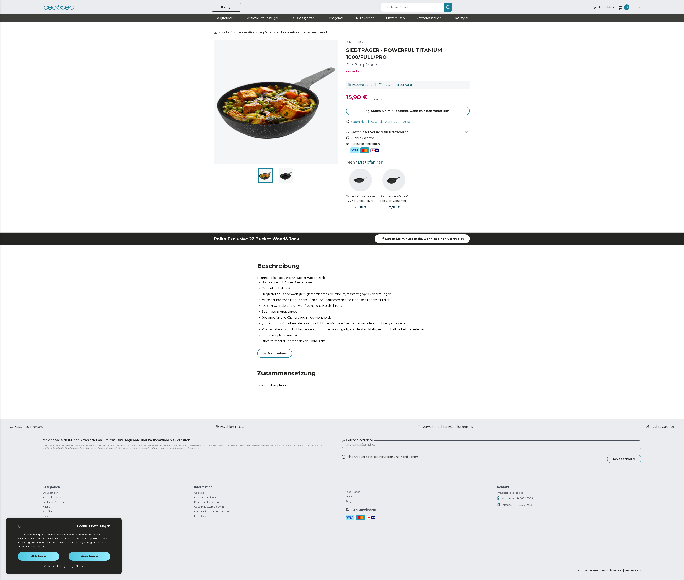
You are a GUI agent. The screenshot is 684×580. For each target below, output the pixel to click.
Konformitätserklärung (207, 502)
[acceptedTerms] (343, 457)
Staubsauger (50, 492)
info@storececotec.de (510, 492)
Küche (46, 506)
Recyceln (351, 501)
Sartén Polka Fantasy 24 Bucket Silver (360, 199)
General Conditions (205, 497)
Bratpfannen (371, 162)
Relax (46, 515)
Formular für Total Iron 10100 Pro (212, 511)
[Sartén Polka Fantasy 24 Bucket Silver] (360, 180)
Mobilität (48, 511)
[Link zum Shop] (58, 7)
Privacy (350, 496)
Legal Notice (353, 491)
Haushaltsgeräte (52, 497)
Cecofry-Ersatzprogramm (209, 506)
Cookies (199, 492)
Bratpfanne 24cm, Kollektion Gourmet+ (394, 199)
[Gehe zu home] (215, 32)
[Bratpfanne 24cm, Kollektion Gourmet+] (393, 180)
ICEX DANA (200, 515)
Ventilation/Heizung (54, 502)
